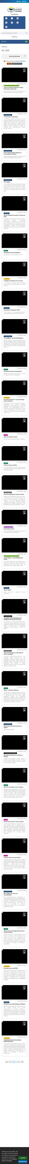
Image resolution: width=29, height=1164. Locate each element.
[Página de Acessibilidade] (6, 27)
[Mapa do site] (17, 23)
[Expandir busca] (25, 56)
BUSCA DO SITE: (5, 30)
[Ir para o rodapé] (21, 27)
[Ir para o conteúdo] (10, 27)
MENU (4, 41)
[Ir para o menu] (14, 27)
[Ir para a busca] (18, 27)
